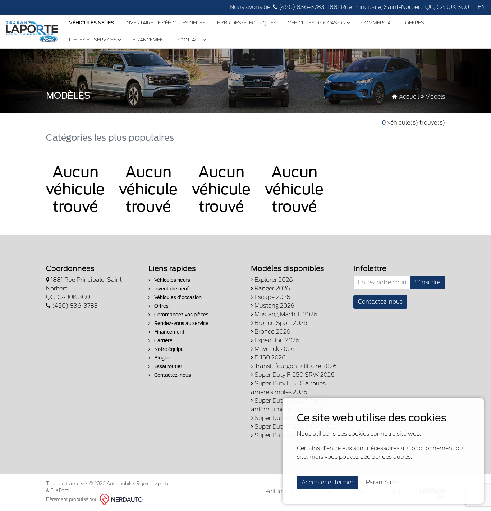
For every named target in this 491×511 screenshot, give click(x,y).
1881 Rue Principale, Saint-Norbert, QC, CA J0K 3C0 (398, 7)
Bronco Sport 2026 (280, 323)
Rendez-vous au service (180, 323)
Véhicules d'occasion (317, 23)
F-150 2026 (269, 357)
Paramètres (382, 482)
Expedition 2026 (276, 340)
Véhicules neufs (171, 280)
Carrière (163, 340)
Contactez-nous (172, 375)
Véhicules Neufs (91, 23)
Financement (149, 39)
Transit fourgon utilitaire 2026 (295, 366)
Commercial (377, 23)
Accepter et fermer (327, 482)
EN (482, 7)
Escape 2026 (271, 297)
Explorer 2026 (273, 279)
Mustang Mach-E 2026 (285, 314)
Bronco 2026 (271, 331)
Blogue (161, 358)
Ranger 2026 (271, 288)
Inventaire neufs (172, 288)
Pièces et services (93, 39)
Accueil (408, 96)
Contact (190, 39)
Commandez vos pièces (180, 314)
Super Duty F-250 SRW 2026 (294, 374)
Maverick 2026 (274, 348)
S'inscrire (427, 282)
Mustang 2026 (273, 305)
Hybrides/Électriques (246, 23)
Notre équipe (168, 349)
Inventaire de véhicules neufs (165, 23)
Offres (414, 23)
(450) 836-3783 (301, 7)
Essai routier (167, 366)
